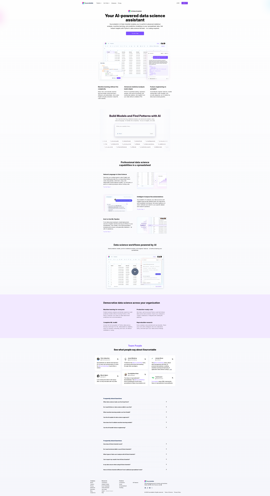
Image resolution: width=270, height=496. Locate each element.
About (91, 482)
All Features (135, 482)
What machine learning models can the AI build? (116, 412)
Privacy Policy (177, 492)
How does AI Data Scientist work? (112, 444)
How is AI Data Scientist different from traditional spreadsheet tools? (122, 469)
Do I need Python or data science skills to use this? (117, 407)
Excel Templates (106, 486)
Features (99, 3)
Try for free (106, 187)
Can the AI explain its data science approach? (116, 417)
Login (177, 3)
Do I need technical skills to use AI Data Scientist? (117, 449)
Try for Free (135, 33)
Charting (121, 487)
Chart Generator (105, 487)
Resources (104, 480)
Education (92, 489)
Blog (91, 491)
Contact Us (92, 492)
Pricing (119, 3)
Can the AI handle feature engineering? (114, 427)
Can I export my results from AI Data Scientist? (116, 459)
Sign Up (185, 3)
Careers (92, 484)
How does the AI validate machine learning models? (117, 422)
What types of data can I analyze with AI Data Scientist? (119, 454)
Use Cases (106, 3)
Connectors (104, 482)
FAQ (103, 492)
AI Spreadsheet (122, 486)
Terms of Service (169, 492)
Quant (107, 491)
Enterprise (114, 3)
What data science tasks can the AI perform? (116, 402)
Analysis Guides (105, 484)
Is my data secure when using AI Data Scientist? (116, 464)
